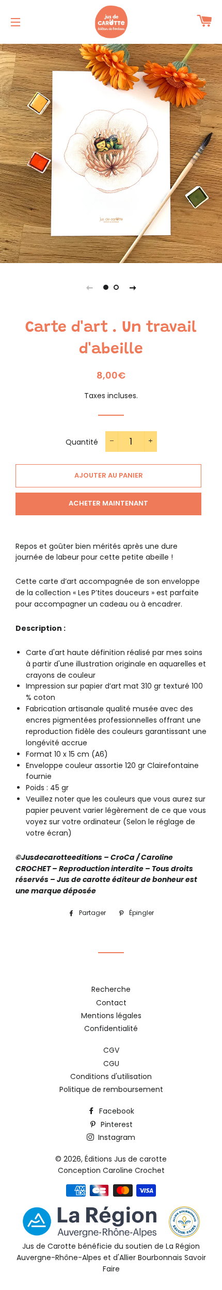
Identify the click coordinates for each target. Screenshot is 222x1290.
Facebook (115, 1111)
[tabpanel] (111, 152)
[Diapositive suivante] (132, 287)
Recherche (111, 989)
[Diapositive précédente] (89, 287)
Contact (111, 1003)
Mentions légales (111, 1015)
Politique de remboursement (111, 1089)
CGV (111, 1050)
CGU (111, 1063)
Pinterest (116, 1124)
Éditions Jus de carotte (126, 1159)
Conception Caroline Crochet (111, 1170)
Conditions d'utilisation (111, 1076)
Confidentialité (111, 1028)
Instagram (115, 1137)
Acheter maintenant (108, 503)
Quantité (82, 442)
